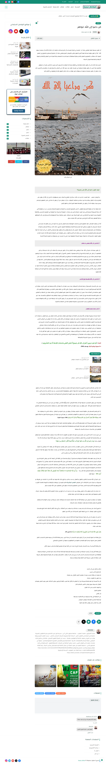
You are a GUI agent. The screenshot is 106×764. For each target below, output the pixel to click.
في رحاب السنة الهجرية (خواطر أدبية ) (47, 684)
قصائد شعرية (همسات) (14, 82)
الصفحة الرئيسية (94, 745)
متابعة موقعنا (18, 111)
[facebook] (18, 2)
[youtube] (12, 2)
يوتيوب (11, 161)
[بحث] (6, 7)
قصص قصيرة (47, 7)
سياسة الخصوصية (95, 1)
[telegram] (9, 2)
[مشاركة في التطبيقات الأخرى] (79, 622)
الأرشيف (70, 1)
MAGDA (95, 32)
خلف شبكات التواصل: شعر (80, 16)
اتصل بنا (64, 1)
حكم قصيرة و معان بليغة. (12, 55)
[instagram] (6, 2)
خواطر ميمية (81, 760)
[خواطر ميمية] (92, 7)
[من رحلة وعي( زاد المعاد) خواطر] (95, 360)
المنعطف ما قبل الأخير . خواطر (80, 378)
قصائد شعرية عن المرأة (13, 45)
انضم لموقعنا (18, 148)
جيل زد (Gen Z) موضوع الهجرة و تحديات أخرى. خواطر (92, 683)
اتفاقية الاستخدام (84, 1)
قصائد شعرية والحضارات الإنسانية (12, 64)
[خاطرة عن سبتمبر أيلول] (95, 369)
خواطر (62, 7)
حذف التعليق (90, 732)
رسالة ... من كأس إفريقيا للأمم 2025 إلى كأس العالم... (68, 683)
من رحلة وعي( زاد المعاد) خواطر (80, 359)
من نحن (76, 1)
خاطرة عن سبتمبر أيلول (82, 369)
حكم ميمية (56, 7)
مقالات (67, 7)
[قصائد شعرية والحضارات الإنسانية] (25, 64)
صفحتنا (25, 161)
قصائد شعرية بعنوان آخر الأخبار (13, 73)
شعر (72, 7)
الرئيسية (77, 7)
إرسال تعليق (94, 700)
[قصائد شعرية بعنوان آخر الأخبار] (25, 73)
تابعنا (18, 161)
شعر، (18, 132)
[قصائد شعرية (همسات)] (25, 82)
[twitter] (15, 2)
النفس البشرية (71, 482)
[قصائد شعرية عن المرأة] (25, 45)
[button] (94, 622)
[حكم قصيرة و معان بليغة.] (25, 54)
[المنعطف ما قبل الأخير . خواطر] (95, 378)
